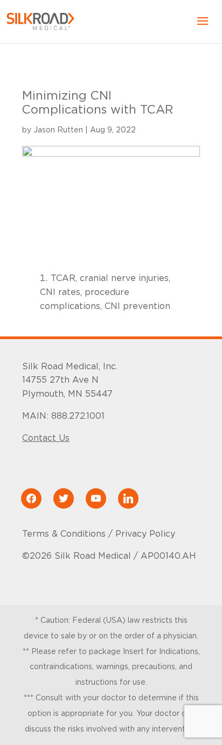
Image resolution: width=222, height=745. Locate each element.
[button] (202, 28)
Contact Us (46, 438)
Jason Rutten (58, 130)
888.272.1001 (78, 416)
